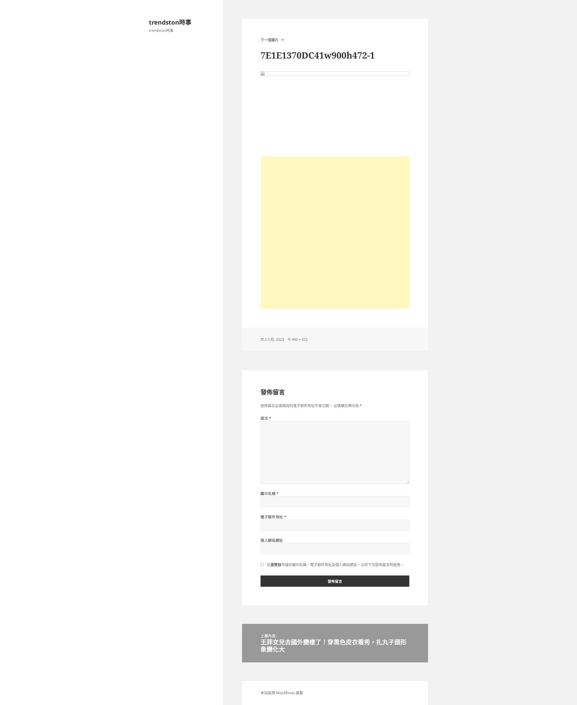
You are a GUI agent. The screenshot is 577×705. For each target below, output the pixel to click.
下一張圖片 (270, 39)
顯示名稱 (270, 493)
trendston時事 (170, 22)
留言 (266, 418)
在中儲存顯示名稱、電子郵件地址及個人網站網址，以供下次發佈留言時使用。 (335, 564)
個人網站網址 (272, 540)
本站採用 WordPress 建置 (282, 692)
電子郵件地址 (273, 516)
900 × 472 (300, 339)
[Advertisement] (335, 188)
